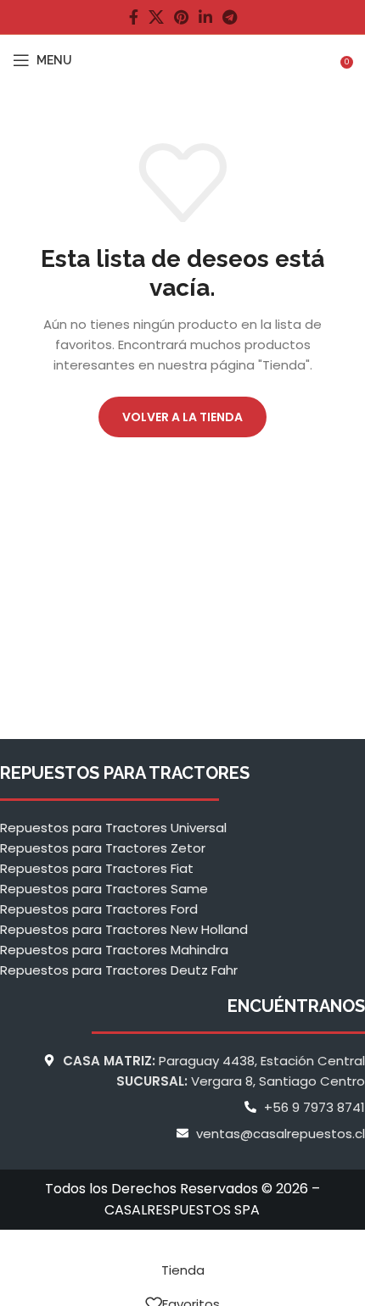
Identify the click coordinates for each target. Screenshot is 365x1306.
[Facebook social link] (133, 17)
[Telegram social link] (229, 17)
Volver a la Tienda (182, 416)
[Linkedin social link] (205, 17)
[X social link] (156, 17)
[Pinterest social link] (181, 17)
